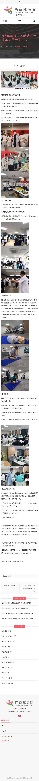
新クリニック (6, 667)
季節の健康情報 (7, 662)
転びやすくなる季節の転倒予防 (12, 603)
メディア (4, 646)
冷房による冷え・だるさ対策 (11, 608)
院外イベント (6, 683)
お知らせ (4, 631)
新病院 (4, 673)
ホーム (4, 726)
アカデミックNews (7, 636)
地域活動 (4, 657)
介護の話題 (5, 652)
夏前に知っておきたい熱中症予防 (12, 613)
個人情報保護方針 (7, 736)
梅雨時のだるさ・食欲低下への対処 (13, 618)
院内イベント (7, 576)
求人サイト (5, 731)
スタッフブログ (7, 641)
